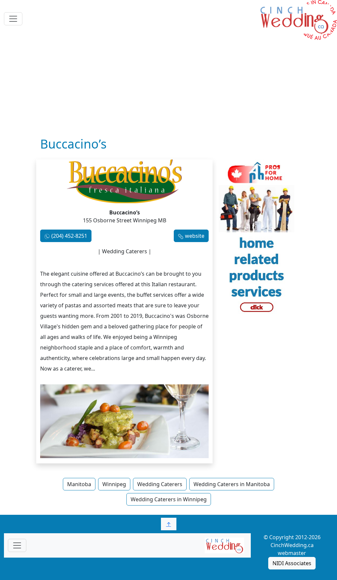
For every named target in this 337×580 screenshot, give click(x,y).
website (194, 235)
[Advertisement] (168, 87)
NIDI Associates (291, 563)
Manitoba (79, 484)
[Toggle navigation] (13, 18)
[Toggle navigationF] (17, 545)
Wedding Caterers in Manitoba (232, 484)
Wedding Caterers (159, 484)
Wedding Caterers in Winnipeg (169, 499)
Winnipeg (114, 484)
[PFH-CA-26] (257, 239)
